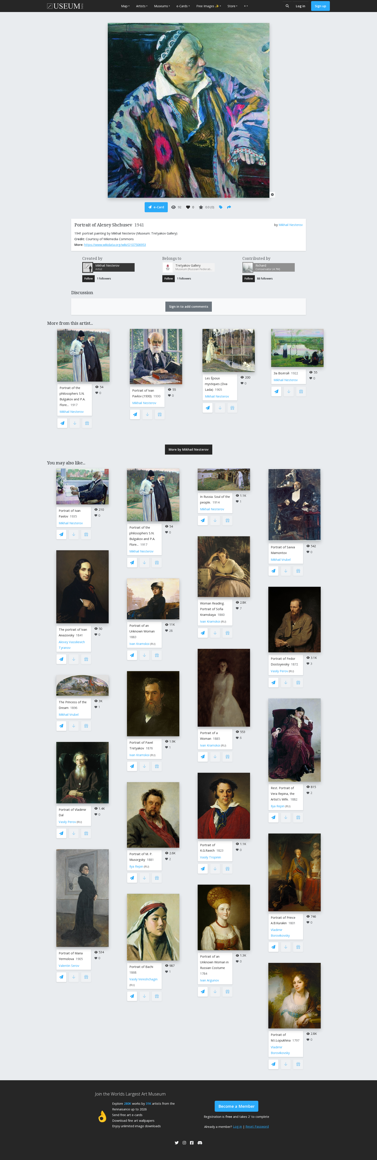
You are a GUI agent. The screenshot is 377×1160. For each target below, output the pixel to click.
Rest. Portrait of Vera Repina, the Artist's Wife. (283, 793)
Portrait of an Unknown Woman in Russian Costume (214, 962)
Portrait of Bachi (141, 967)
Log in (300, 6)
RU (79, 822)
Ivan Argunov (209, 980)
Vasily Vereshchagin (143, 979)
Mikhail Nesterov (291, 225)
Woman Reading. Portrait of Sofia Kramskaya (212, 609)
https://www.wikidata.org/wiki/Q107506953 (115, 245)
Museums (161, 6)
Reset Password (257, 1126)
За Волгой (281, 373)
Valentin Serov (69, 966)
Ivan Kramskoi (139, 644)
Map (124, 6)
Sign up (320, 6)
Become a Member (236, 1106)
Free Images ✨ (207, 6)
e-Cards (182, 6)
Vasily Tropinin (210, 857)
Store (231, 6)
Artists (141, 6)
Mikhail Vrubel (69, 714)
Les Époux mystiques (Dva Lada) (216, 384)
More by (189, 449)
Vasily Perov (67, 822)
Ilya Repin (136, 866)
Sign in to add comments (188, 306)
